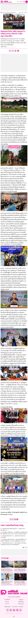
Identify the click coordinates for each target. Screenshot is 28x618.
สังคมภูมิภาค (13, 12)
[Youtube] (14, 610)
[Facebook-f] (7, 610)
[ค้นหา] (26, 2)
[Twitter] (15, 519)
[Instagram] (20, 610)
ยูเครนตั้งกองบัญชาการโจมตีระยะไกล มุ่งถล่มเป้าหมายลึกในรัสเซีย (7, 570)
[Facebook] (13, 519)
